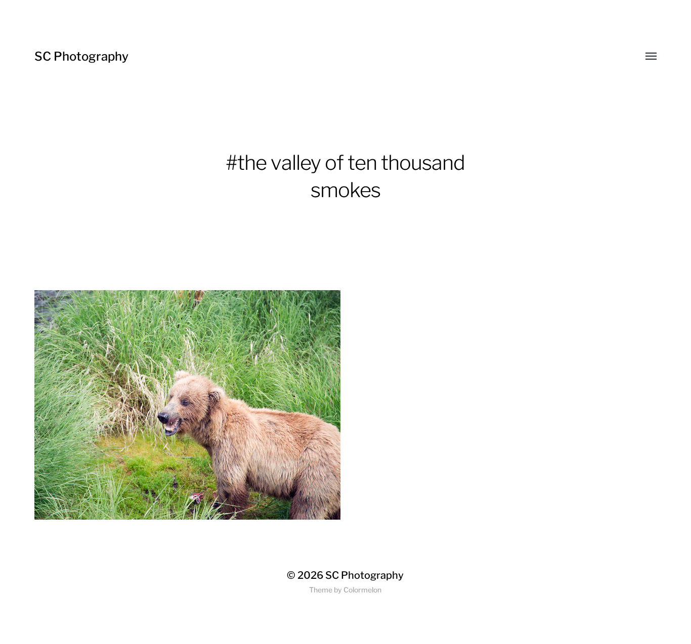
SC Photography (81, 56)
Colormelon (362, 589)
